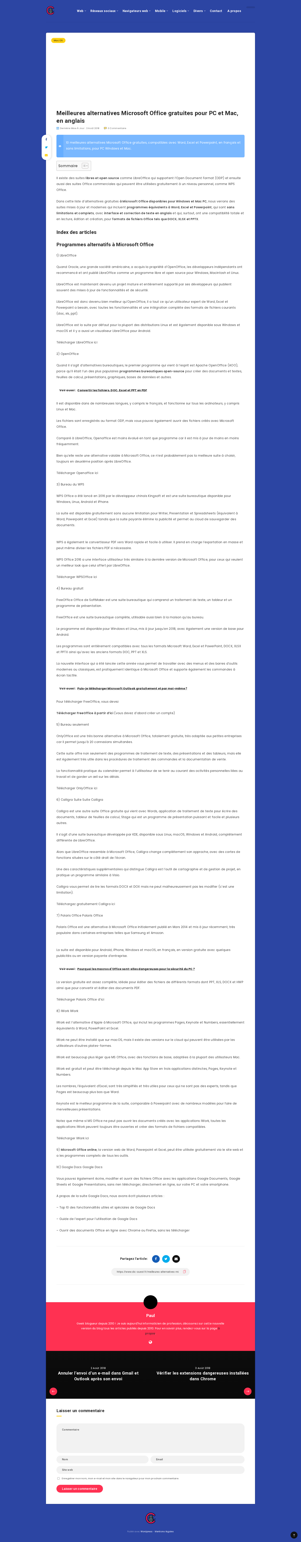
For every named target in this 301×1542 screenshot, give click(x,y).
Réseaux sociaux (103, 11)
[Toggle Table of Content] (83, 166)
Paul (150, 1315)
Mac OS (58, 40)
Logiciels (179, 11)
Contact (216, 11)
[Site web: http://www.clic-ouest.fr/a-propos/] (150, 1342)
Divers (198, 11)
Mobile (160, 11)
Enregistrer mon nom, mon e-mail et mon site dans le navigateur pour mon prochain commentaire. (120, 1478)
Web (80, 11)
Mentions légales (164, 1531)
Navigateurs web (135, 11)
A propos (234, 11)
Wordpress (147, 1531)
